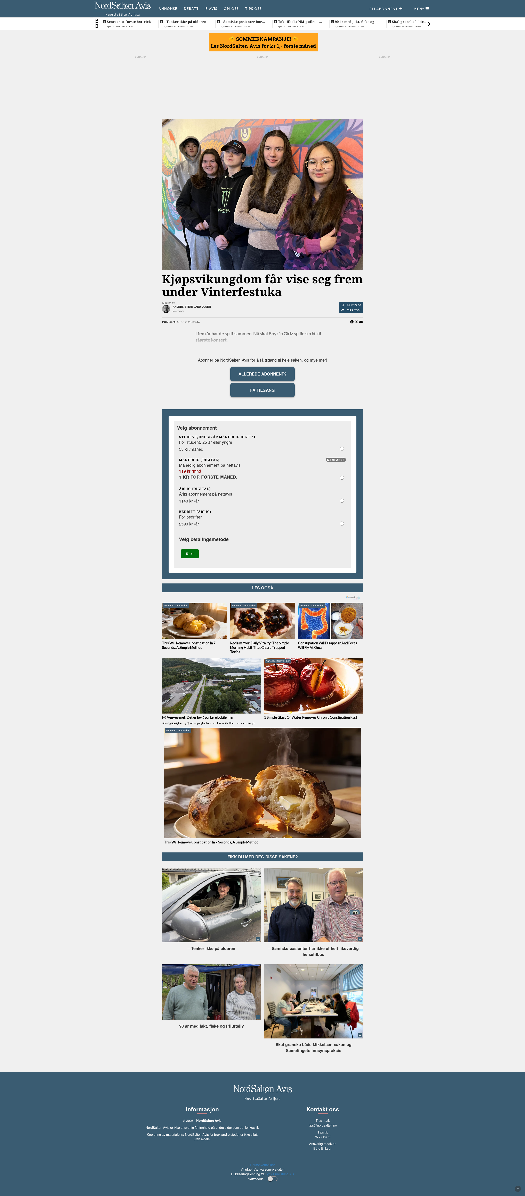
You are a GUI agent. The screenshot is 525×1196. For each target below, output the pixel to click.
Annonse (168, 8)
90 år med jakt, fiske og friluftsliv (354, 22)
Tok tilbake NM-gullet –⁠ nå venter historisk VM (300, 22)
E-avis (211, 8)
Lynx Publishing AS (279, 1174)
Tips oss (253, 8)
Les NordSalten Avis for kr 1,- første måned (263, 46)
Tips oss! (354, 310)
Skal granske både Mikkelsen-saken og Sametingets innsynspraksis (409, 22)
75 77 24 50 (354, 305)
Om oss (231, 8)
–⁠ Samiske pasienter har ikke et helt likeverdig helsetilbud (241, 22)
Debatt (191, 8)
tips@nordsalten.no (323, 1125)
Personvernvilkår (262, 1164)
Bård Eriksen (322, 1148)
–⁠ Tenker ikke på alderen (185, 22)
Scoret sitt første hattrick (129, 22)
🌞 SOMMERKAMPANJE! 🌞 (263, 39)
